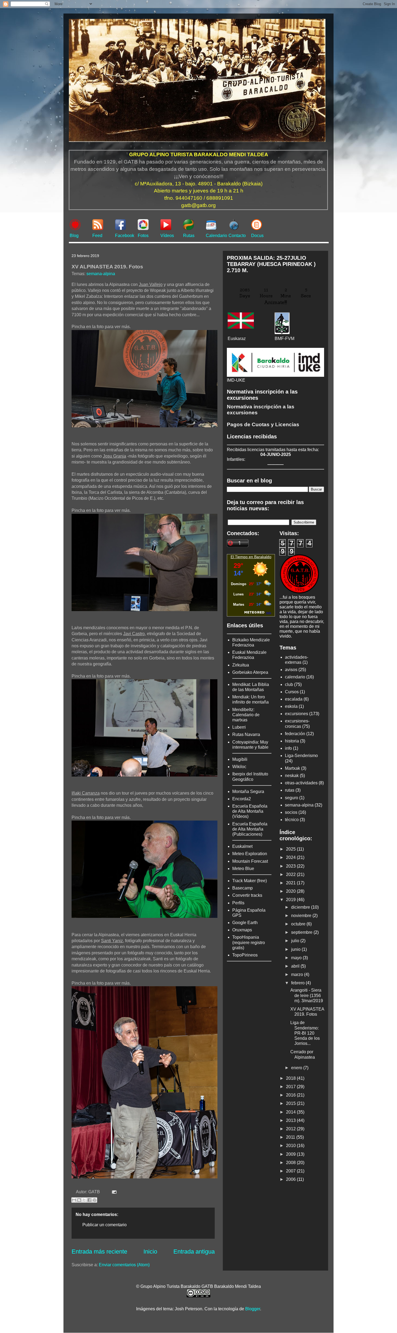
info (288, 748)
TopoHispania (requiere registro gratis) (248, 942)
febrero (298, 983)
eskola (291, 706)
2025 (291, 849)
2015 (291, 1103)
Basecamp (242, 888)
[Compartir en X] (84, 1200)
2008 (291, 1162)
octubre (299, 924)
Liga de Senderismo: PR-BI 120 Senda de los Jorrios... (305, 1033)
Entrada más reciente (99, 1251)
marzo (297, 974)
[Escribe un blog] (79, 1200)
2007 (291, 1171)
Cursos (292, 691)
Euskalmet (242, 846)
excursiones (296, 713)
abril (296, 966)
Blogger (252, 1309)
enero (297, 1067)
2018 (291, 1078)
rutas (289, 790)
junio (296, 949)
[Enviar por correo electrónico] (74, 1200)
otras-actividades (301, 783)
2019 (291, 899)
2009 (291, 1154)
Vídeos (167, 235)
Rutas (188, 235)
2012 (291, 1129)
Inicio (150, 1251)
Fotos (143, 235)
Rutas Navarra (246, 734)
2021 (291, 883)
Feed (97, 235)
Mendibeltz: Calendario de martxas (246, 714)
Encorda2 (241, 799)
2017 (291, 1086)
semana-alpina (100, 273)
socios (291, 812)
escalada (293, 699)
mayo (297, 957)
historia (292, 741)
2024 (291, 857)
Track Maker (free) (249, 880)
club (289, 684)
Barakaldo (262, 557)
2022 (291, 874)
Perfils (238, 903)
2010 (291, 1145)
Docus (257, 235)
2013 (291, 1120)
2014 (291, 1112)
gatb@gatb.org (198, 205)
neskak (292, 775)
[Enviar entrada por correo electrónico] (113, 1191)
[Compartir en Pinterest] (94, 1200)
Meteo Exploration (249, 853)
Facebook (124, 235)
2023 (291, 866)
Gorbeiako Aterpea (250, 672)
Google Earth (245, 922)
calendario (295, 677)
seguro (291, 797)
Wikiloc (239, 766)
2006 (291, 1179)
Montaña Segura (248, 791)
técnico (292, 819)
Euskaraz (237, 338)
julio (295, 940)
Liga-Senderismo (301, 755)
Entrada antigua (194, 1251)
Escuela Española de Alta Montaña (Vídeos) (249, 811)
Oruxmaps (242, 930)
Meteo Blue (243, 868)
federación (295, 733)
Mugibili (239, 759)
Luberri (239, 727)
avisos (291, 669)
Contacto (237, 235)
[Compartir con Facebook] (89, 1200)
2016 (291, 1095)
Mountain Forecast (250, 861)
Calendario (216, 235)
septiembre (302, 932)
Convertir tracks (247, 895)
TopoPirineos (245, 955)
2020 (291, 891)
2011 (291, 1137)
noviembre (301, 915)
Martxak (292, 768)
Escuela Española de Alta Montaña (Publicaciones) (249, 829)
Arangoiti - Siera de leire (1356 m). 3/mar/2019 (306, 995)
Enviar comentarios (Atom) (124, 1264)
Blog (74, 235)
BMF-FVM (284, 338)
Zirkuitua (240, 665)
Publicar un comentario (104, 1224)
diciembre (301, 907)
